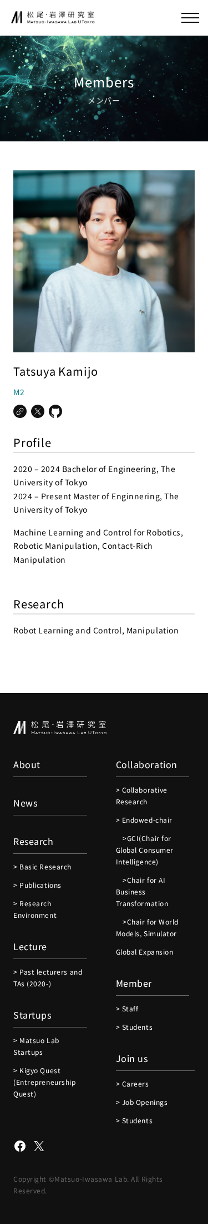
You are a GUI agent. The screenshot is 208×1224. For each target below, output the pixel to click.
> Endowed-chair (144, 819)
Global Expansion (145, 951)
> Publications (37, 884)
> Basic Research (42, 866)
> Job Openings (142, 1102)
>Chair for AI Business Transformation (142, 891)
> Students (134, 1026)
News (25, 802)
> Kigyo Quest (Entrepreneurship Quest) (44, 1081)
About (26, 764)
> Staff (127, 1008)
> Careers (132, 1083)
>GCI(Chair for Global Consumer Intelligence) (145, 849)
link (20, 411)
